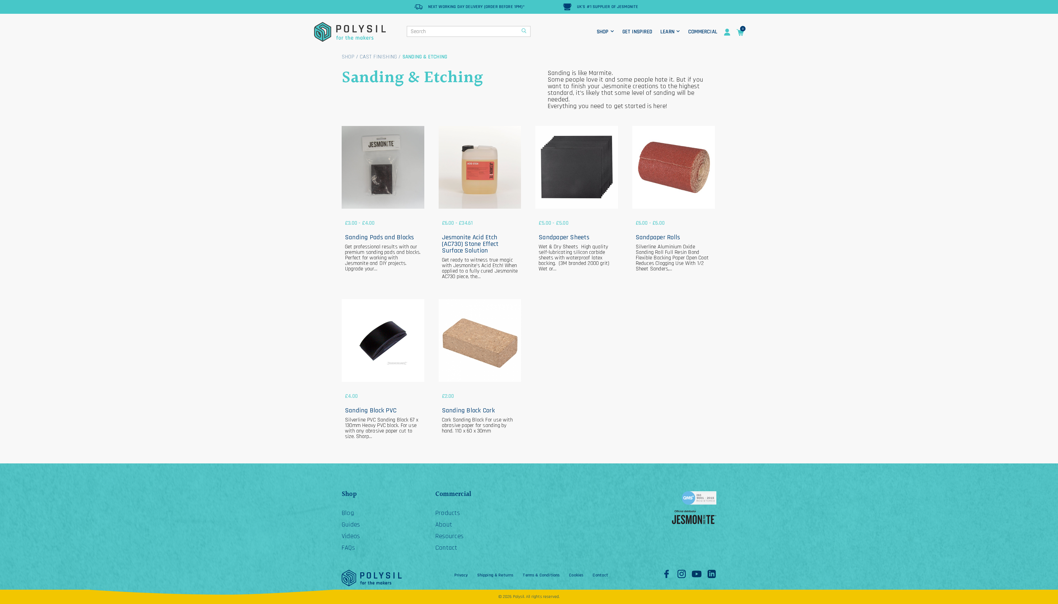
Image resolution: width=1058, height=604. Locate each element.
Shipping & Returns (495, 575)
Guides (351, 524)
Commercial (702, 31)
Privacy (461, 575)
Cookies (576, 575)
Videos (351, 536)
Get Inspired (637, 31)
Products (447, 513)
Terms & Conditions (541, 575)
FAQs (348, 547)
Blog (348, 513)
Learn (667, 31)
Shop (603, 31)
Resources (449, 536)
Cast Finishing (378, 56)
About (443, 524)
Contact (446, 547)
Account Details (727, 32)
